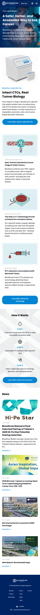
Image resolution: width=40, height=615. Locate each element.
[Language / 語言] (32, 3)
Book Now (24, 3)
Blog (21, 600)
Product (11, 594)
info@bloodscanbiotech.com (21, 610)
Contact (30, 591)
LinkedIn (21, 606)
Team (21, 594)
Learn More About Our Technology (20, 300)
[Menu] (36, 3)
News (21, 597)
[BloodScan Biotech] (10, 3)
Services (11, 591)
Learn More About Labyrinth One (20, 122)
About (21, 591)
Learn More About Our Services (20, 380)
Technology (11, 597)
